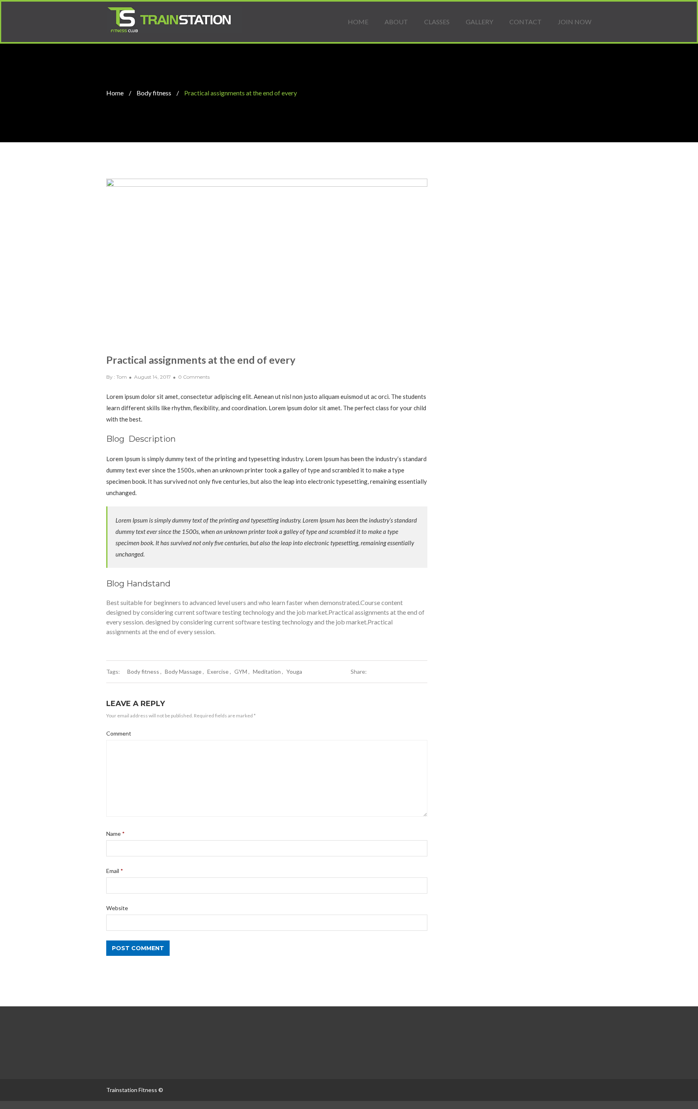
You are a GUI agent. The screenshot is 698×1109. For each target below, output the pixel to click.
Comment (118, 733)
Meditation (267, 671)
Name (115, 833)
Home (358, 21)
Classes (437, 21)
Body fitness (154, 93)
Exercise (218, 671)
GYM (240, 671)
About (396, 21)
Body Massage (183, 671)
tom (121, 377)
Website (117, 907)
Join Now (574, 21)
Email (114, 870)
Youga (294, 671)
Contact (525, 21)
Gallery (479, 21)
